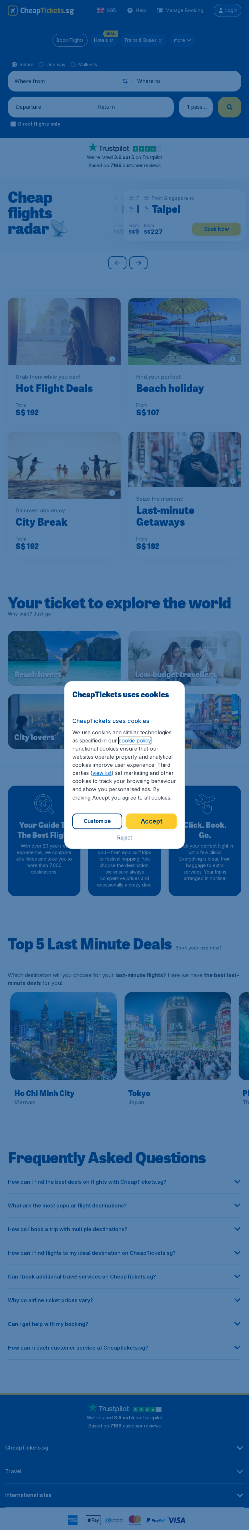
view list (102, 773)
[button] (124, 837)
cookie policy (135, 740)
